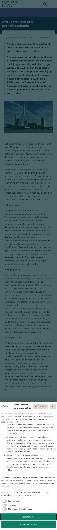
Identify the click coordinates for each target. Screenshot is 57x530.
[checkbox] (10, 501)
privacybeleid (30, 495)
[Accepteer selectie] (53, 406)
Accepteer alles (28, 517)
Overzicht (42, 406)
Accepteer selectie (28, 525)
